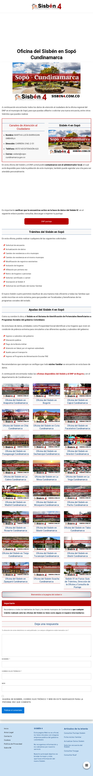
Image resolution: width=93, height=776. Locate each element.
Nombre (6, 659)
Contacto (8, 736)
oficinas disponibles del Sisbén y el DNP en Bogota (60, 374)
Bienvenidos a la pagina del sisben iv (46, 594)
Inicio (6, 728)
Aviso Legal (8, 732)
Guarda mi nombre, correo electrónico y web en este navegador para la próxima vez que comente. (42, 700)
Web (3, 683)
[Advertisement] (46, 30)
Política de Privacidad (13, 744)
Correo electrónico (12, 671)
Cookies (7, 740)
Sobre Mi (7, 748)
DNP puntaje (46, 221)
